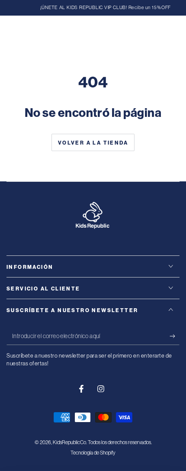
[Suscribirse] (175, 336)
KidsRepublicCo (69, 442)
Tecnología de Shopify (93, 452)
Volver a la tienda (93, 142)
